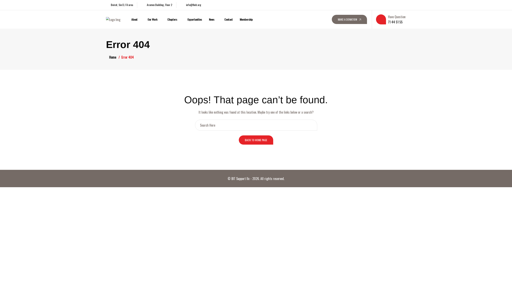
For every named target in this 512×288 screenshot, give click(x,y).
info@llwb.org (193, 5)
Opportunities (194, 19)
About (134, 19)
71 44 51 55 (395, 22)
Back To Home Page (256, 140)
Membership (246, 19)
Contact (228, 19)
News (211, 19)
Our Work (152, 19)
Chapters (172, 19)
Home (112, 57)
